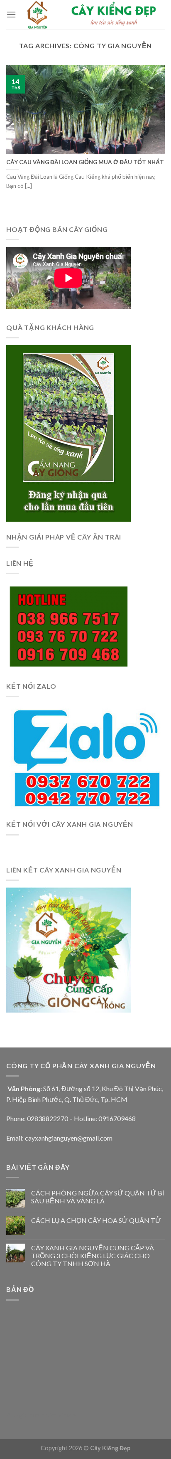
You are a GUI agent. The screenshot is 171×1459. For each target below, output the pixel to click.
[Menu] (11, 14)
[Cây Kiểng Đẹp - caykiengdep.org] (90, 14)
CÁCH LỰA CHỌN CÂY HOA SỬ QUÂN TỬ (96, 1220)
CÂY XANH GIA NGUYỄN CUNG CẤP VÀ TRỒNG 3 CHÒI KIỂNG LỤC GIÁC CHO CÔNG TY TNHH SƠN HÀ (92, 1255)
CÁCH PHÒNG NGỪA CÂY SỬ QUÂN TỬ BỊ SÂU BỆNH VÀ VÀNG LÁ (97, 1197)
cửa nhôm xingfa (52, 1415)
